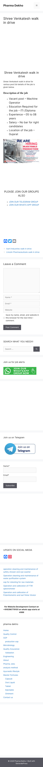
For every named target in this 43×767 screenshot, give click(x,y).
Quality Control (9, 634)
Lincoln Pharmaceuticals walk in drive (22, 252)
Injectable (9, 690)
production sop (11, 641)
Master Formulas (10, 675)
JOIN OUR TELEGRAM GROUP (23, 202)
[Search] (36, 349)
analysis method (10, 667)
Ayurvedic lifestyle (11, 671)
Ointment (9, 694)
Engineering (8, 656)
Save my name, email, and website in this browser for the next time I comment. (22, 318)
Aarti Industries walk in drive (19, 249)
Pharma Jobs (9, 664)
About (6, 660)
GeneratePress (21, 763)
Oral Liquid (10, 682)
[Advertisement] (21, 49)
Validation (9, 653)
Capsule (8, 679)
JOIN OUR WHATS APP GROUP (24, 205)
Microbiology (9, 645)
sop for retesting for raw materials (18, 582)
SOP (5, 638)
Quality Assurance (11, 649)
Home (6, 630)
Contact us (8, 697)
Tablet (8, 686)
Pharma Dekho (13, 5)
